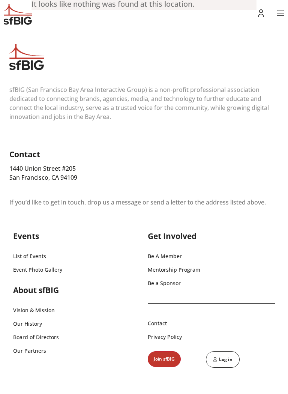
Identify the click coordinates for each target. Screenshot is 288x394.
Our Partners (29, 350)
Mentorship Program (174, 269)
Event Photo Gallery (37, 269)
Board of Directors (36, 337)
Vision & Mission (34, 310)
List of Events (29, 256)
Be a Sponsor (164, 283)
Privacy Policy (165, 336)
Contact (157, 323)
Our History (27, 323)
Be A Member (165, 256)
